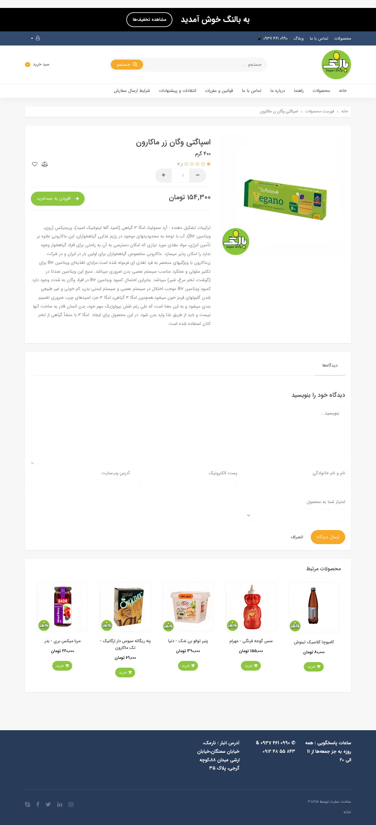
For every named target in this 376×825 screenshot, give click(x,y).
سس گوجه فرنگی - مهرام (306, 641)
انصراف (297, 537)
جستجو (124, 64)
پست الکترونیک (223, 473)
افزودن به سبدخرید (54, 198)
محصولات (342, 38)
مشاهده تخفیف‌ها (149, 19)
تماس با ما (319, 38)
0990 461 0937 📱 (272, 38)
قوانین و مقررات (219, 90)
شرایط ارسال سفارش (132, 90)
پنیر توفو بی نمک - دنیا (243, 641)
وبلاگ (298, 38)
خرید (304, 666)
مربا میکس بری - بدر (118, 641)
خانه (343, 90)
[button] (35, 38)
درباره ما (277, 90)
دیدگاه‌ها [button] (330, 365)
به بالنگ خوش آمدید (214, 19)
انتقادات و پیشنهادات (177, 90)
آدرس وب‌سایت (116, 473)
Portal (313, 802)
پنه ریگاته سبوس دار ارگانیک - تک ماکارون (180, 644)
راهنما (299, 90)
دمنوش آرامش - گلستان (55, 641)
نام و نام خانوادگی (329, 473)
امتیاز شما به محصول (326, 501)
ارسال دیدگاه (328, 537)
